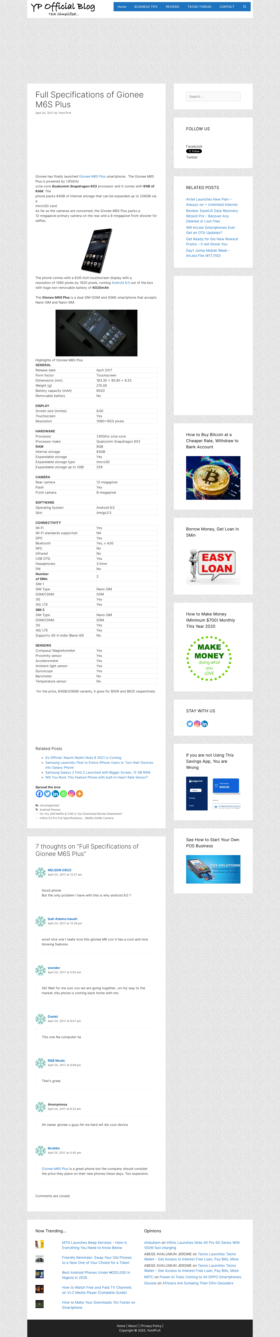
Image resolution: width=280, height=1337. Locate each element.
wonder (54, 968)
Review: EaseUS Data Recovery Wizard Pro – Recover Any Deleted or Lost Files (212, 216)
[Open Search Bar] (245, 6)
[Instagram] (71, 793)
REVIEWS (172, 7)
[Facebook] (39, 793)
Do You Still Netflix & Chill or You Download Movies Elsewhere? (81, 813)
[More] (79, 793)
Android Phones (50, 809)
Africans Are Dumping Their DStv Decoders (198, 1283)
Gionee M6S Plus (92, 176)
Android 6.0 (120, 283)
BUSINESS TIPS (146, 7)
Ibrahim (54, 1148)
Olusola (150, 1283)
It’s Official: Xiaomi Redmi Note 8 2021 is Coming (83, 758)
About (132, 1326)
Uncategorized (49, 805)
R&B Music (56, 1060)
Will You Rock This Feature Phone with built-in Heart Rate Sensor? (96, 777)
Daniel (53, 1016)
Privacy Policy (151, 1326)
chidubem (152, 1243)
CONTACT (227, 7)
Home (122, 7)
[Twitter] (47, 793)
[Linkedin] (55, 793)
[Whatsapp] (63, 793)
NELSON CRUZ (60, 870)
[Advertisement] (140, 46)
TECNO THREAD (200, 7)
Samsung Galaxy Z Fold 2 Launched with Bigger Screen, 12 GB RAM (97, 772)
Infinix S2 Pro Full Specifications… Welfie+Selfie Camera (77, 818)
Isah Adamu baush (62, 919)
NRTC (149, 1277)
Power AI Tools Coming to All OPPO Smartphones (200, 1277)
